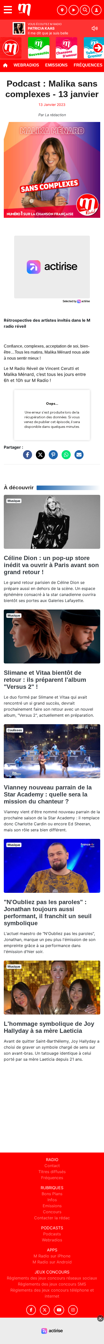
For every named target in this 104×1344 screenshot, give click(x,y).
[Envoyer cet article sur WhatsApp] (65, 457)
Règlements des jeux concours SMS (52, 1284)
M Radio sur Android (52, 1261)
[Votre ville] (62, 10)
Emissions (56, 65)
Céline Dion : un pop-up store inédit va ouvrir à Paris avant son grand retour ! (51, 565)
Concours (52, 1211)
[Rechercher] (85, 10)
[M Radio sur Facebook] (31, 1310)
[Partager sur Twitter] (39, 457)
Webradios (26, 65)
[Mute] (94, 28)
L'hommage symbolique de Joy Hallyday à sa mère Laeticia (49, 1027)
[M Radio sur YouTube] (59, 1310)
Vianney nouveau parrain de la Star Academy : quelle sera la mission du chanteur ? (48, 794)
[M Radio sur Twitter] (45, 1310)
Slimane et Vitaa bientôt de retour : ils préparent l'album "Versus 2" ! (45, 679)
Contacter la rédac (52, 1217)
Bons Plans (52, 1193)
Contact (52, 1165)
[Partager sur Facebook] (26, 457)
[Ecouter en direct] (74, 10)
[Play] (6, 44)
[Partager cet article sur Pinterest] (52, 457)
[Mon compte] (96, 10)
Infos (52, 1199)
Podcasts (52, 1233)
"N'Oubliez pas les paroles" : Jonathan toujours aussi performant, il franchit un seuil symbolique (48, 912)
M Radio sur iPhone (52, 1255)
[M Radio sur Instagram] (73, 1310)
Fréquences (52, 1177)
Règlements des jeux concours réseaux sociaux (52, 1278)
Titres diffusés (52, 1171)
